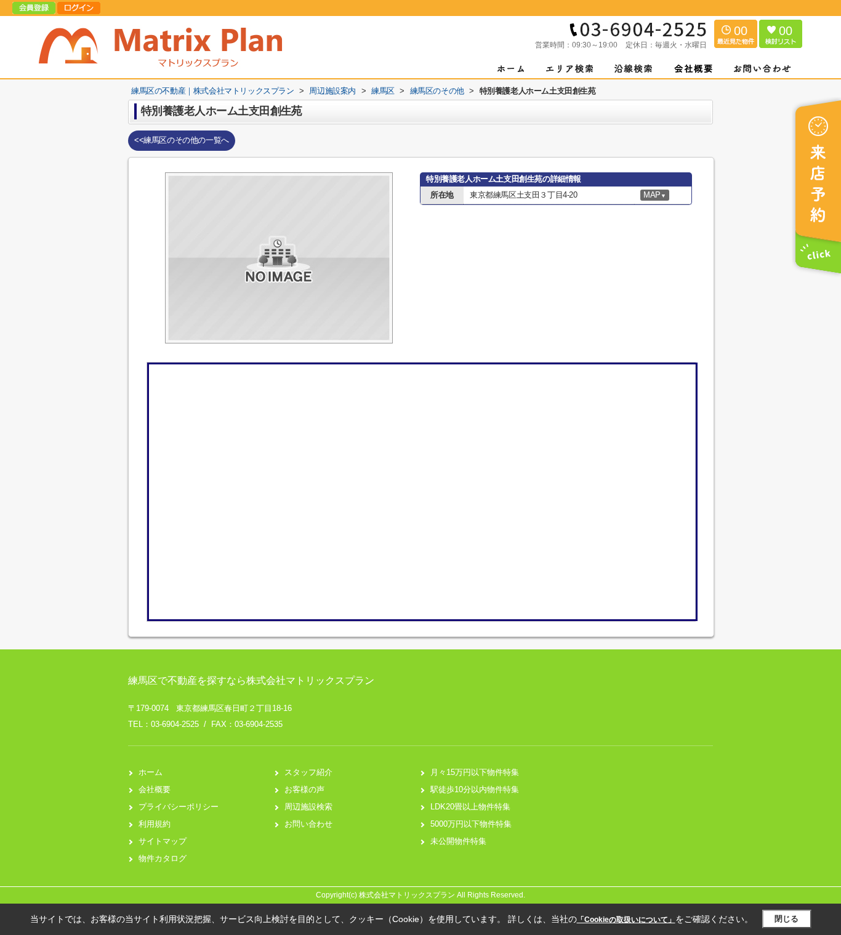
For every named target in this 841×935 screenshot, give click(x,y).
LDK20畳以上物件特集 (470, 806)
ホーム (151, 772)
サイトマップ (163, 841)
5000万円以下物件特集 (471, 824)
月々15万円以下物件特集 (474, 772)
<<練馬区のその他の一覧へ (181, 140)
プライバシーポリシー (179, 806)
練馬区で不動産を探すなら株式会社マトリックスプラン (251, 680)
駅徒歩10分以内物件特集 (474, 789)
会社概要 (155, 789)
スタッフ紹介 (308, 772)
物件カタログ (163, 858)
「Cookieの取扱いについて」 (626, 919)
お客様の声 (304, 789)
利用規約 (155, 824)
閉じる (787, 918)
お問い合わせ (308, 824)
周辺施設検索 (308, 806)
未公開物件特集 (458, 841)
